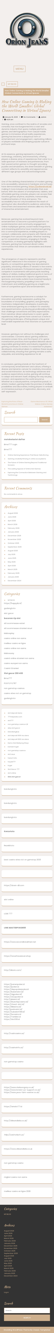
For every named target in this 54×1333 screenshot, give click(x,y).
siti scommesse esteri (14, 623)
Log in (6, 1292)
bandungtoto (10, 789)
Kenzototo (9, 831)
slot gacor (9, 613)
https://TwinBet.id (12, 1016)
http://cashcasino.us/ (14, 1033)
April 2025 (12, 565)
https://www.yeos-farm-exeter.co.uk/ (21, 1092)
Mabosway (9, 653)
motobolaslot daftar (14, 439)
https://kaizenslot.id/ (14, 991)
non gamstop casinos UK (18, 724)
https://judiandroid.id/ (40, 186)
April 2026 (12, 520)
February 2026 (13, 528)
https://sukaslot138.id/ (14, 1011)
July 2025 (11, 554)
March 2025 (12, 569)
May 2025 (12, 562)
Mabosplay (9, 633)
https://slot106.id (12, 1019)
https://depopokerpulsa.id (16, 989)
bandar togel (13, 747)
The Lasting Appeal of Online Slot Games (24, 469)
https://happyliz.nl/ (13, 603)
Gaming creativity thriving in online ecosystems (27, 459)
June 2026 (12, 517)
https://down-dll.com (14, 885)
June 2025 (12, 558)
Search (9, 412)
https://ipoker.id (11, 986)
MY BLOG (12, 84)
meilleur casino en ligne (15, 643)
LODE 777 (8, 913)
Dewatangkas (13, 732)
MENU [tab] (20, 69)
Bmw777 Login (10, 444)
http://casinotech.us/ (14, 1134)
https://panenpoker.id (14, 984)
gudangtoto (10, 608)
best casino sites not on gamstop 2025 (22, 859)
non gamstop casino (13, 1061)
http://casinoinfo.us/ (13, 1047)
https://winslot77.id (13, 1106)
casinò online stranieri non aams (19, 658)
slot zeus (11, 754)
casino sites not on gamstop (17, 693)
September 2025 (15, 547)
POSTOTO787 (10, 683)
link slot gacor (14, 777)
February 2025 (13, 573)
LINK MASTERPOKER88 (15, 927)
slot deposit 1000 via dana (18, 735)
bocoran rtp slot (12, 618)
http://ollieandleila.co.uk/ (15, 1120)
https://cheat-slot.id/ (14, 1004)
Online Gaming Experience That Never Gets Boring (28, 455)
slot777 (10, 720)
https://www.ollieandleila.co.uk (18, 1149)
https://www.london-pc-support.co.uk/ (22, 1090)
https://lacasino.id (12, 1014)
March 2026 (12, 524)
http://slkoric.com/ (12, 970)
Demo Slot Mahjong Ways (18, 743)
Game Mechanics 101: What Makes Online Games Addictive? (41, 404)
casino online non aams (15, 638)
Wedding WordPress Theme (17, 1330)
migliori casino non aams (15, 1177)
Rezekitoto (9, 845)
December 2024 (14, 580)
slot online (12, 773)
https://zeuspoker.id (13, 996)
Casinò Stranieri (11, 668)
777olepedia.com (15, 717)
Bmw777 (8, 449)
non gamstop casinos (14, 688)
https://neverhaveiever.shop (17, 956)
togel (10, 765)
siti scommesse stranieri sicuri (18, 628)
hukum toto (12, 758)
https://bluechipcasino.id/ (16, 1001)
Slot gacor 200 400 (13, 673)
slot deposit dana (15, 713)
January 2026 (13, 532)
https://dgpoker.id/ (13, 994)
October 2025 (13, 543)
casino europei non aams (16, 663)
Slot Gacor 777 (13, 769)
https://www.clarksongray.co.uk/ (19, 1087)
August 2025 (13, 550)
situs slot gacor (14, 728)
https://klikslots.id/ (12, 1006)
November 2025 (14, 539)
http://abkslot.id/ (12, 999)
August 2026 (13, 513)
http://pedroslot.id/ (13, 1009)
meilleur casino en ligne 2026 (17, 1191)
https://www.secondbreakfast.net (20, 942)
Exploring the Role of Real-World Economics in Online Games (12, 404)
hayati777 (11, 762)
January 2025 (13, 577)
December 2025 (14, 535)
